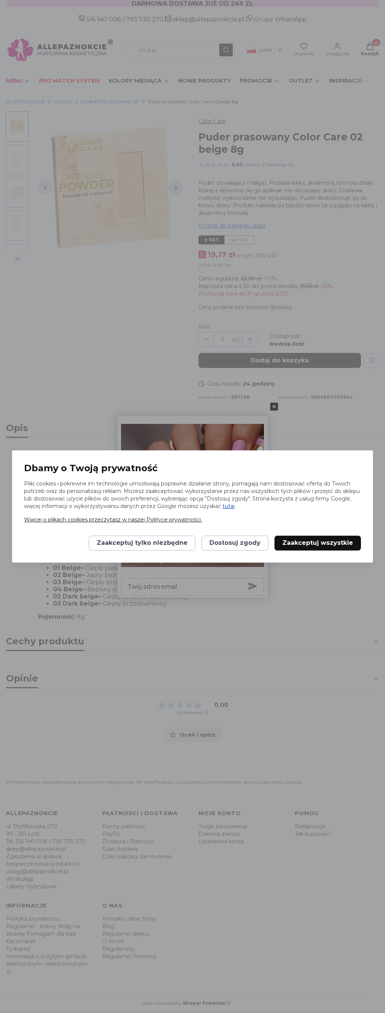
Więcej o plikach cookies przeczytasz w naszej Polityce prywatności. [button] (113, 520)
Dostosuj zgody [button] (235, 543)
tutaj (229, 506)
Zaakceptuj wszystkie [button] (317, 543)
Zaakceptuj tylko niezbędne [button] (142, 543)
